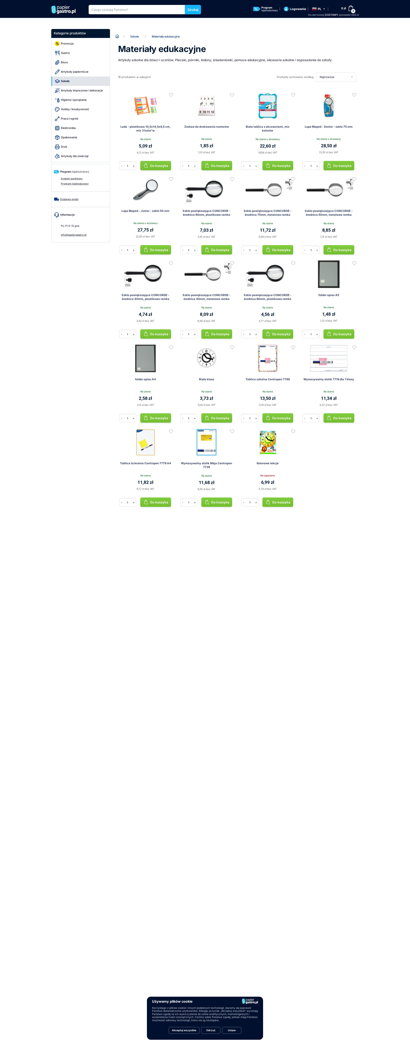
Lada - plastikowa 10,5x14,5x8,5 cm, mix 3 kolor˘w (145, 128)
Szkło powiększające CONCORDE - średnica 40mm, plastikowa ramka (145, 297)
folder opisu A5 (328, 295)
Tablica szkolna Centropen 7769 (268, 379)
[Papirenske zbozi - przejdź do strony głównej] (65, 9)
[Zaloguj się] (171, 95)
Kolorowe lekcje (268, 463)
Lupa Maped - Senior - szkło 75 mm (329, 126)
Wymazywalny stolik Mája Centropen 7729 (206, 465)
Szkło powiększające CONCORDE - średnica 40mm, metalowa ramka (206, 297)
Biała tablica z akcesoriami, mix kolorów (268, 128)
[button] (318, 9)
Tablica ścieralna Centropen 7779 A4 (145, 463)
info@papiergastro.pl (73, 234)
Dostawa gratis (69, 199)
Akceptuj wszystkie (184, 1030)
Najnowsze (327, 77)
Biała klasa (206, 379)
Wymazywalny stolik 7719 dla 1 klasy (328, 379)
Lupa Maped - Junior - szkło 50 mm (145, 211)
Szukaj (192, 9)
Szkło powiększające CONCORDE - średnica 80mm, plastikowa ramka (206, 212)
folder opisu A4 (145, 379)
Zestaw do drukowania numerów (206, 126)
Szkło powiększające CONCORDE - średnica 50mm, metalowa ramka (329, 212)
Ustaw (232, 1030)
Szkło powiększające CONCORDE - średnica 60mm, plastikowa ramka (267, 297)
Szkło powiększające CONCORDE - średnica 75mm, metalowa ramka (267, 212)
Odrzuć (210, 1030)
